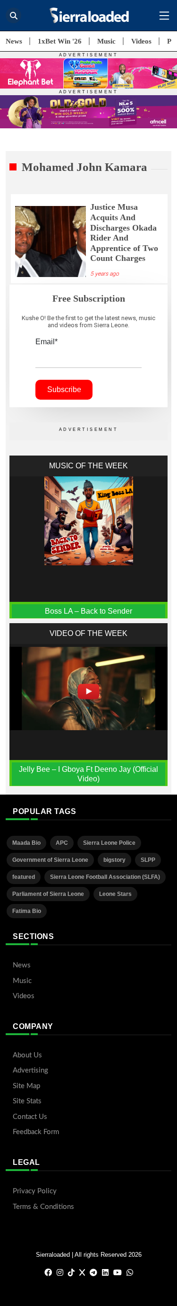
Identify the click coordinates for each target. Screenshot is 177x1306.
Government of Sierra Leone (50, 860)
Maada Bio (26, 843)
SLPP (148, 860)
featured (23, 877)
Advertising (30, 1070)
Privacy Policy (35, 1191)
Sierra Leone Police (109, 843)
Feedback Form (36, 1132)
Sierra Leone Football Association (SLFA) (105, 877)
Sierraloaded (53, 1254)
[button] (164, 16)
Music (106, 41)
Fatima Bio (26, 911)
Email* (46, 342)
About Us (27, 1055)
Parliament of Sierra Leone (48, 894)
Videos (141, 41)
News (14, 41)
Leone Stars (115, 894)
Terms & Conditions (43, 1206)
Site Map (26, 1086)
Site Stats (27, 1101)
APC (62, 843)
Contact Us (30, 1116)
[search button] (13, 15)
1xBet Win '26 (60, 41)
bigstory (114, 860)
